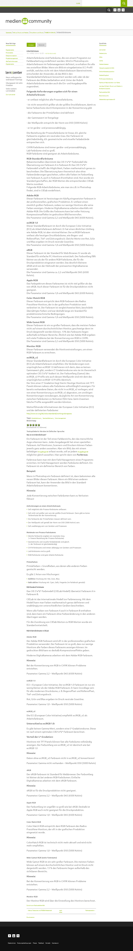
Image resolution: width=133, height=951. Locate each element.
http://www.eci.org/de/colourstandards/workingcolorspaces (49, 413)
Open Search (109, 10)
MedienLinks (103, 53)
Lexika (101, 60)
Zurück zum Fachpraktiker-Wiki (36, 905)
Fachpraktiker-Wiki (104, 92)
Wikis (100, 57)
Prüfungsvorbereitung (106, 79)
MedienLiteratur (104, 64)
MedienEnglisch (104, 75)
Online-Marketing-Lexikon (106, 71)
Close (78, 3)
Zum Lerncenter (10, 94)
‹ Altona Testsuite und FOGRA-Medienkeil (40, 910)
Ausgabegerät (83, 451)
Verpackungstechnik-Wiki (106, 68)
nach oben (60, 911)
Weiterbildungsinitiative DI (107, 99)
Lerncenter (102, 50)
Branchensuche (104, 95)
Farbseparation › (90, 910)
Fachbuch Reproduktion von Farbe (109, 82)
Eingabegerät (43, 451)
